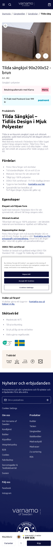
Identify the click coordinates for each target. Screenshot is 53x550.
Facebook (6, 488)
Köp (39, 543)
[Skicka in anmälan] (47, 400)
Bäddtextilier (35, 436)
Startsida (6, 14)
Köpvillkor (6, 439)
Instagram (6, 493)
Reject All (26, 274)
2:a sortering (35, 452)
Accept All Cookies (26, 281)
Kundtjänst (7, 429)
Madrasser (34, 446)
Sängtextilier (19, 14)
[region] (26, 275)
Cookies (5, 455)
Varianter (8, 543)
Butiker (5, 434)
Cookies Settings (9, 408)
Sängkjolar (33, 14)
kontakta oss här (36, 184)
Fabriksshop (7, 460)
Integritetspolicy (9, 444)
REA (31, 457)
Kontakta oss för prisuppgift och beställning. (26, 237)
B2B (4, 450)
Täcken (33, 426)
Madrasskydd (36, 441)
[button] (26, 531)
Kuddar (33, 421)
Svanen (5, 473)
